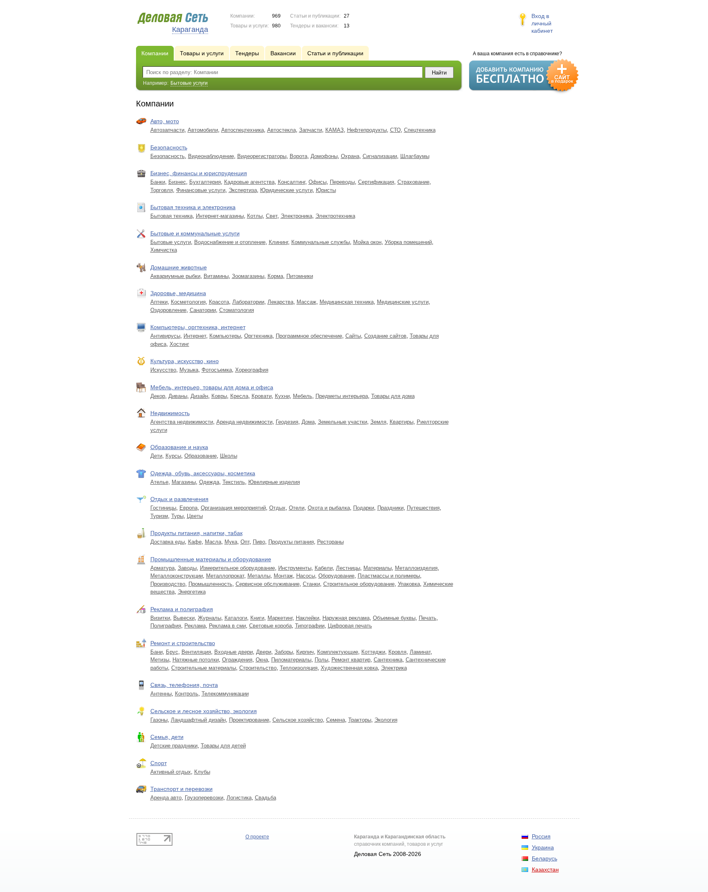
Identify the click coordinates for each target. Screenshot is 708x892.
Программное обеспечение (309, 336)
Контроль (186, 694)
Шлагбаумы (414, 156)
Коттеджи (373, 652)
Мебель (302, 396)
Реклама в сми (227, 626)
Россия (541, 836)
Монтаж (283, 576)
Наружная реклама (346, 618)
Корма (275, 276)
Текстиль (233, 482)
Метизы (159, 660)
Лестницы (348, 568)
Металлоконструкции (176, 576)
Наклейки (307, 618)
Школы (228, 456)
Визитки (160, 618)
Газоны (159, 720)
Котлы (255, 216)
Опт (245, 542)
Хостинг (179, 344)
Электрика (394, 668)
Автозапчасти (167, 130)
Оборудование (336, 576)
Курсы (173, 456)
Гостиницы (163, 508)
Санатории (203, 310)
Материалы (377, 568)
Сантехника (388, 660)
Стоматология (236, 310)
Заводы (187, 568)
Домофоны (324, 156)
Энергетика (192, 592)
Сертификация (376, 182)
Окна (262, 660)
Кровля (397, 652)
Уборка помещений (408, 242)
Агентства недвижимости (181, 422)
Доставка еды (167, 542)
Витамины (216, 276)
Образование (200, 456)
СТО (395, 130)
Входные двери (233, 652)
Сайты (353, 336)
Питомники (299, 276)
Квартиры (401, 422)
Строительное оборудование (359, 584)
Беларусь (544, 858)
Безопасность (168, 147)
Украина (543, 847)
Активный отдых (170, 772)
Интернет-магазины (220, 216)
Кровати (262, 396)
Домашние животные (178, 267)
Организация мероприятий (233, 508)
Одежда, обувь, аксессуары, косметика (202, 473)
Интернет (195, 336)
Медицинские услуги (403, 302)
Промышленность (210, 584)
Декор (157, 396)
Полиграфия (165, 626)
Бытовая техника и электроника (193, 207)
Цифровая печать (350, 626)
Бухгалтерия (205, 182)
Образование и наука (179, 447)
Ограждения (237, 660)
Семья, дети (167, 737)
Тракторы (359, 720)
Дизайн (199, 396)
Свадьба (265, 798)
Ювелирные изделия (274, 482)
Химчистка (163, 250)
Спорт (158, 763)
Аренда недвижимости (244, 422)
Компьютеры (225, 336)
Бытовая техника (171, 216)
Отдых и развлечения (179, 499)
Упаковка (409, 584)
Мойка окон (367, 242)
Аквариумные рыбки (175, 276)
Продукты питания (291, 542)
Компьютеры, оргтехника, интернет (197, 327)
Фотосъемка (217, 370)
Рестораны (330, 542)
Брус (172, 652)
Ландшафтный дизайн (198, 720)
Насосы (305, 576)
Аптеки (159, 302)
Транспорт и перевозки (181, 789)
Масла (213, 542)
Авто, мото (164, 121)
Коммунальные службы (320, 242)
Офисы (318, 182)
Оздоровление (168, 310)
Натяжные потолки (195, 660)
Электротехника (335, 216)
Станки (311, 584)
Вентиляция (196, 652)
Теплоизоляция (299, 668)
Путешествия (423, 508)
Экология (385, 720)
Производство (167, 584)
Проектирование (249, 720)
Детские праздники (173, 746)
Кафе (195, 542)
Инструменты (294, 568)
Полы (321, 660)
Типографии (309, 626)
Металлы (258, 576)
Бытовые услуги (170, 242)
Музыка (188, 370)
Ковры (219, 396)
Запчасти (310, 130)
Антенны (161, 694)
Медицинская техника (347, 302)
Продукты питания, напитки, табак (196, 533)
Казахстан (545, 869)
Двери (263, 652)
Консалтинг (291, 182)
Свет (271, 216)
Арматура (162, 568)
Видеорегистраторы (261, 156)
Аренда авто (166, 798)
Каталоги (236, 618)
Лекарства (280, 302)
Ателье (159, 482)
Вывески (184, 618)
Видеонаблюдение (211, 156)
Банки (157, 182)
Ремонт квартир (350, 660)
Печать (427, 618)
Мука (231, 542)
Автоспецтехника (242, 130)
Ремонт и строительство (182, 643)
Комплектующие (337, 652)
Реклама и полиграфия (181, 609)
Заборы (284, 652)
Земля (378, 422)
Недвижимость (170, 413)
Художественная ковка (349, 668)
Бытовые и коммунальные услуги (195, 233)
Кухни (282, 396)
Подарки (363, 508)
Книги (257, 618)
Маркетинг (280, 618)
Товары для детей (223, 746)
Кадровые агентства (249, 182)
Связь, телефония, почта (184, 685)
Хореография (251, 370)
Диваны (177, 396)
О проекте (257, 837)
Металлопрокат (225, 576)
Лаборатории (248, 302)
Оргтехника (258, 336)
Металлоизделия (416, 568)
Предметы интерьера (341, 396)
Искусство (163, 370)
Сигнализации (380, 156)
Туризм (159, 516)
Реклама (195, 626)
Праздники (390, 508)
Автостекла (281, 130)
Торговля (161, 190)
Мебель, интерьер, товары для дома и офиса (211, 387)
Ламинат (420, 652)
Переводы (342, 182)
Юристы (326, 190)
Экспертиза (243, 190)
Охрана (350, 156)
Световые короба (270, 626)
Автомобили (203, 130)
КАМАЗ (334, 130)
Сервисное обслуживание (268, 584)
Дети (156, 456)
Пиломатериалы (291, 660)
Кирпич (305, 652)
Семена (335, 720)
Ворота (298, 156)
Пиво (259, 542)
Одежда (209, 482)
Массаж (306, 302)
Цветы (195, 516)
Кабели (324, 568)
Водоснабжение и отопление (230, 242)
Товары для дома (393, 396)
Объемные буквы (394, 618)
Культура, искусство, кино (184, 361)
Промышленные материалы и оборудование (210, 559)
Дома (308, 422)
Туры (177, 516)
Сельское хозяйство (297, 720)
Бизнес (177, 182)
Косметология (188, 302)
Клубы (202, 772)
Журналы (209, 618)
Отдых (277, 508)
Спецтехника (420, 130)
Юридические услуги (286, 190)
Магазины (184, 482)
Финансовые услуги (200, 190)
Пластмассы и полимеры (389, 576)
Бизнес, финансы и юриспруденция (198, 173)
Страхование (413, 182)
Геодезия (287, 422)
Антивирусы (165, 336)
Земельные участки (342, 422)
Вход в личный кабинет (542, 23)
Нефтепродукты (367, 130)
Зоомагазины (248, 276)
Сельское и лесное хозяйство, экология (203, 711)
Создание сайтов (385, 336)
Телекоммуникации (225, 694)
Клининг (278, 242)
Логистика (239, 798)
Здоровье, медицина (178, 293)
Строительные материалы (203, 668)
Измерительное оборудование (237, 568)
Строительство (258, 668)
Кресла (239, 396)
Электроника (296, 216)
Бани (156, 652)
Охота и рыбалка (329, 508)
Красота (219, 302)
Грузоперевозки (204, 798)
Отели (296, 508)
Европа (188, 508)
